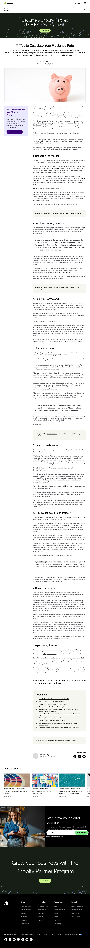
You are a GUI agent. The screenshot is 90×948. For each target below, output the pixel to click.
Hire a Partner (74, 913)
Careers (23, 913)
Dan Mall (64, 486)
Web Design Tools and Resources (14, 788)
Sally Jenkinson (45, 143)
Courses (56, 917)
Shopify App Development (40, 788)
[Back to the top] (6, 903)
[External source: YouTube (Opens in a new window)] (14, 939)
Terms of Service (27, 934)
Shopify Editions (26, 909)
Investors (24, 917)
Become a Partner (14, 132)
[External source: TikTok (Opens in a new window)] (22, 939)
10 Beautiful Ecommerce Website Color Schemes (16, 792)
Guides (56, 913)
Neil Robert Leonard (65, 272)
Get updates (81, 833)
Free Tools (57, 920)
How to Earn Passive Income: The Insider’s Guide (53, 704)
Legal (38, 934)
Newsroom (24, 920)
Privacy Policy (48, 934)
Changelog (57, 924)
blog (34, 42)
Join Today (45, 30)
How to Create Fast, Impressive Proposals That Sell (54, 699)
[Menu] (85, 3)
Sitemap (58, 934)
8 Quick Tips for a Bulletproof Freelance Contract (61, 740)
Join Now (77, 3)
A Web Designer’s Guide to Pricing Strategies (52, 701)
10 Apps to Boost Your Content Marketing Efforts (53, 707)
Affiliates (40, 920)
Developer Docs (42, 906)
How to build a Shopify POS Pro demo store (52, 720)
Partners (40, 917)
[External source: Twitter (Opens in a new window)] (79, 756)
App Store (40, 913)
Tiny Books (36, 125)
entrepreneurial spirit (50, 654)
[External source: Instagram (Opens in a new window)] (18, 939)
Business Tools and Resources (47, 42)
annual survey (54, 168)
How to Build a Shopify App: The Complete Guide (42, 792)
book (75, 494)
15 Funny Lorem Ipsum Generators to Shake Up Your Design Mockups (70, 792)
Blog (55, 906)
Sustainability (25, 924)
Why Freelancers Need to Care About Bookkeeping (64, 213)
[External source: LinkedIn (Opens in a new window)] (84, 756)
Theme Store (41, 909)
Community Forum (76, 909)
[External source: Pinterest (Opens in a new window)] (31, 939)
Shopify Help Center (76, 906)
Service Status (75, 917)
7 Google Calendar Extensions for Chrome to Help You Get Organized (59, 727)
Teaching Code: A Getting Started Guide (50, 718)
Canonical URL (52, 434)
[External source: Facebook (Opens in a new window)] (74, 756)
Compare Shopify (59, 909)
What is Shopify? (26, 906)
